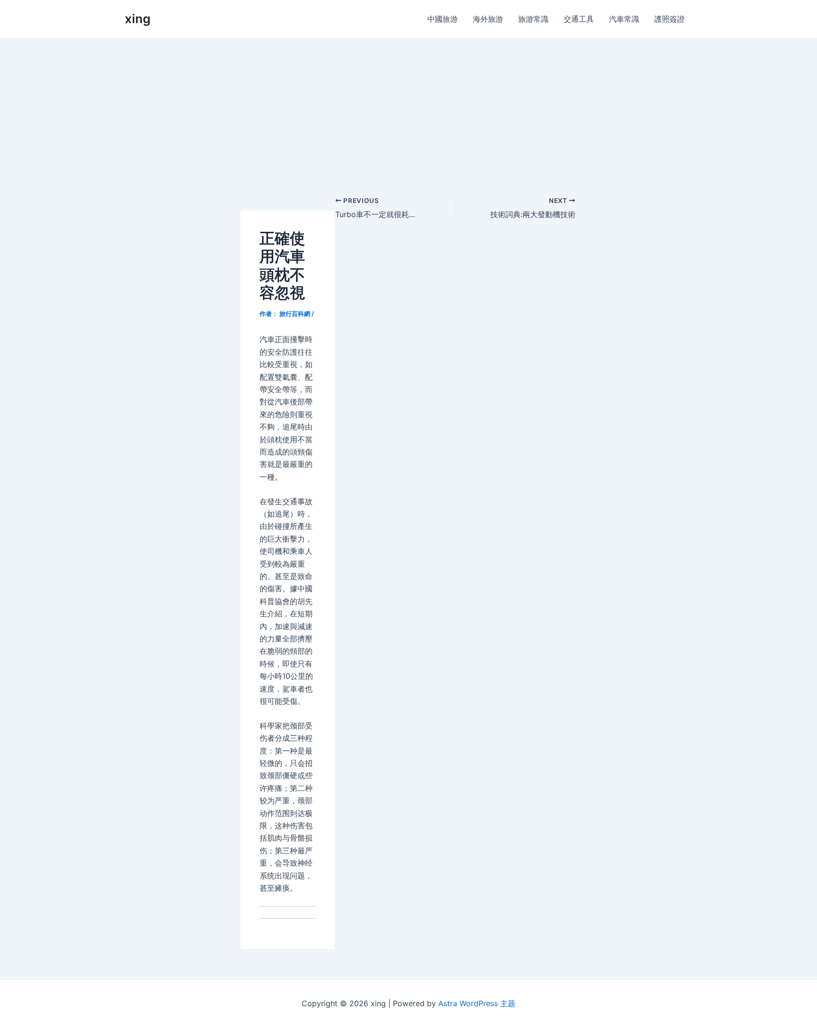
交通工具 (579, 19)
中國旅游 (442, 19)
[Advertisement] (408, 109)
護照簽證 (669, 19)
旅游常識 (533, 19)
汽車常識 (624, 19)
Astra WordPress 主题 (476, 1003)
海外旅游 (488, 19)
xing (137, 18)
